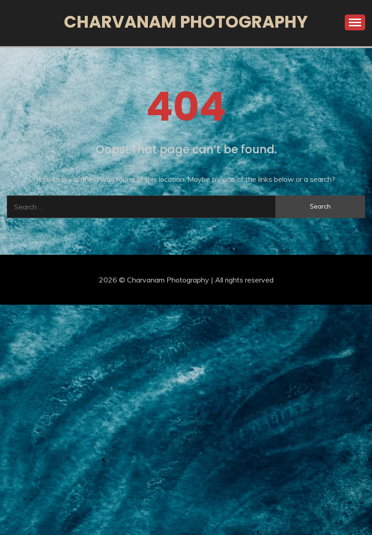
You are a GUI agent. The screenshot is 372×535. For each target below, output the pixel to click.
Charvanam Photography (186, 22)
